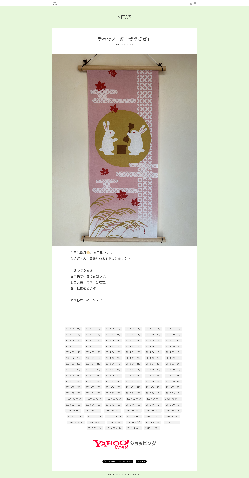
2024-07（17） (93, 352)
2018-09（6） (172, 416)
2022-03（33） (173, 375)
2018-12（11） (114, 416)
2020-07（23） (94, 399)
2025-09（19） (173, 334)
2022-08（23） (73, 375)
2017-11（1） (152, 428)
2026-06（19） (113, 328)
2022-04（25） (153, 375)
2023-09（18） (173, 358)
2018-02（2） (95, 428)
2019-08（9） (73, 410)
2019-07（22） (93, 410)
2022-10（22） (153, 369)
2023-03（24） (173, 364)
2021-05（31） (133, 387)
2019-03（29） (173, 410)
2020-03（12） (173, 399)
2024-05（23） (133, 352)
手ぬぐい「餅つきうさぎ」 (124, 39)
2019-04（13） (153, 410)
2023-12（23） (113, 358)
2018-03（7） (172, 422)
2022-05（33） (133, 375)
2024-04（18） (153, 352)
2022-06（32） (113, 375)
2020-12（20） (113, 393)
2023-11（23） (133, 358)
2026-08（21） (73, 328)
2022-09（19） (173, 369)
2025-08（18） (73, 340)
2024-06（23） (113, 352)
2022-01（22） (93, 381)
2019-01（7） (95, 416)
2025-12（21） (113, 334)
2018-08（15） (76, 422)
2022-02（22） (73, 381)
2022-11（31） (133, 369)
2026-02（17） (73, 334)
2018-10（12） (153, 416)
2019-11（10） (133, 405)
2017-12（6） (134, 428)
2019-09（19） (173, 405)
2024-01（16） (93, 358)
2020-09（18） (173, 393)
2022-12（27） (113, 369)
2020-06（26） (114, 399)
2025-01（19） (93, 346)
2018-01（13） (114, 428)
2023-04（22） (153, 364)
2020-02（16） (73, 405)
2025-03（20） (173, 340)
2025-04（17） (153, 340)
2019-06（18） (113, 410)
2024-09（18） (173, 346)
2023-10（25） (153, 358)
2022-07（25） (93, 375)
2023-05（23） (133, 364)
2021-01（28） (93, 393)
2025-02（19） (73, 346)
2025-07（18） (93, 340)
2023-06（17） (113, 364)
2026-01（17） (93, 334)
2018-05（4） (134, 422)
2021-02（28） (73, 393)
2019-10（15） (153, 405)
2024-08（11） (73, 352)
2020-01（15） (93, 405)
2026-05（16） (133, 328)
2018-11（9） (134, 416)
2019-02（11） (75, 416)
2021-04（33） (153, 387)
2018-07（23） (96, 422)
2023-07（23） (93, 364)
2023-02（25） (73, 369)
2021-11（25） (133, 381)
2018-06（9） (115, 422)
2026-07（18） (93, 328)
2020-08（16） (74, 399)
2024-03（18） (173, 352)
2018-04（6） (153, 422)
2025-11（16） (133, 334)
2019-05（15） (133, 410)
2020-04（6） (154, 399)
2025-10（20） (153, 334)
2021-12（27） (113, 381)
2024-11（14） (133, 346)
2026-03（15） (173, 328)
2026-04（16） (153, 328)
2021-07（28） (93, 387)
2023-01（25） (93, 369)
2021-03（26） (173, 387)
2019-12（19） (113, 405)
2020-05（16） (134, 399)
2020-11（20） (133, 393)
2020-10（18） (153, 393)
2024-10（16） (153, 346)
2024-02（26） (73, 358)
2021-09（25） (173, 381)
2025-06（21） (113, 340)
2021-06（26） (113, 387)
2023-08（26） (73, 364)
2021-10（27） (153, 381)
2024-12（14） (113, 346)
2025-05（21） (133, 340)
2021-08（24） (73, 387)
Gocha (117, 474)
